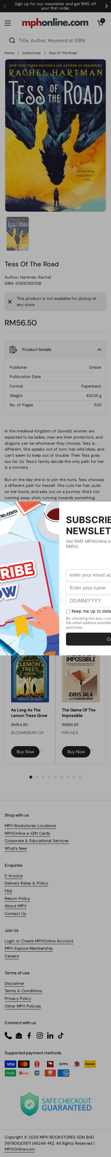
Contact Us (15, 913)
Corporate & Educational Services (37, 840)
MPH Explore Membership (29, 948)
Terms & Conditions (23, 990)
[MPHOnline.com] (55, 23)
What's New (16, 848)
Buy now (25, 751)
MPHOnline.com (20, 1149)
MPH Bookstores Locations (30, 825)
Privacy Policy (18, 998)
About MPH (15, 906)
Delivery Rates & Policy (26, 883)
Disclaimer (14, 983)
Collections (31, 53)
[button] (100, 23)
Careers (12, 956)
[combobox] (55, 40)
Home (9, 53)
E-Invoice (14, 875)
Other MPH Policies (23, 1006)
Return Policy (17, 898)
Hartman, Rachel (35, 277)
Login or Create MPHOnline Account (39, 941)
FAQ (8, 890)
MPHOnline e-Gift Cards (27, 833)
